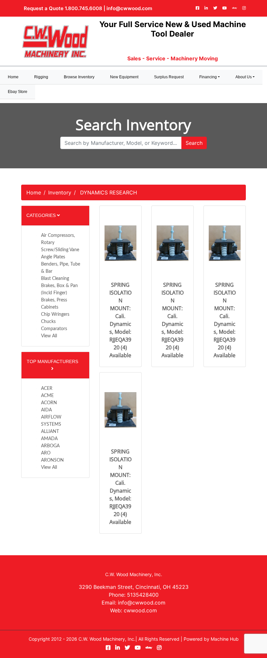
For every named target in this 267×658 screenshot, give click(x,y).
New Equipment (124, 77)
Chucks (48, 321)
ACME (47, 395)
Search (194, 143)
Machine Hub (225, 639)
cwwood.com (140, 610)
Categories (41, 215)
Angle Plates (53, 257)
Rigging (41, 77)
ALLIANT (50, 431)
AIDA (46, 410)
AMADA (49, 438)
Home (33, 192)
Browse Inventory (79, 77)
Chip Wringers (55, 314)
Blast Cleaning (55, 278)
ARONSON (52, 460)
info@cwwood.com (129, 8)
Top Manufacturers (52, 361)
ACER (46, 388)
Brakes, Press (54, 300)
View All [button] (49, 336)
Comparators (54, 329)
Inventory (59, 192)
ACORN (49, 403)
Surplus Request (169, 77)
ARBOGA (50, 446)
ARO (45, 453)
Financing (208, 77)
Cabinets (49, 307)
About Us (243, 77)
